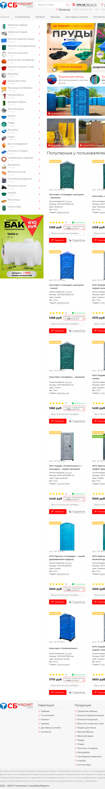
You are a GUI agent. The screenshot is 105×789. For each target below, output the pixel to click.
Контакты (99, 16)
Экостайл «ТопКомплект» (63, 648)
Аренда (55, 16)
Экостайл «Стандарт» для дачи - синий (66, 286)
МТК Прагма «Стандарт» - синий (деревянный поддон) (67, 558)
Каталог (40, 16)
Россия (68, 201)
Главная (4, 16)
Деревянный (63, 212)
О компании (22, 16)
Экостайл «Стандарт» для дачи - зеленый (66, 196)
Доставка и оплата (76, 16)
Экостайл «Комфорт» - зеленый (67, 377)
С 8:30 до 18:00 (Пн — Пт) (85, 9)
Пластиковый (63, 483)
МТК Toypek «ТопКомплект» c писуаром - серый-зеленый (65, 467)
